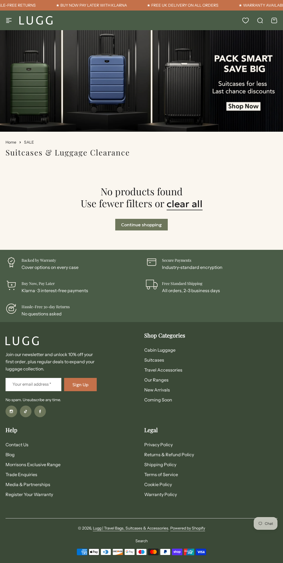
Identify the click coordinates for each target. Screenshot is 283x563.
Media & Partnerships (28, 484)
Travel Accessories (163, 370)
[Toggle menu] (9, 20)
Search (141, 540)
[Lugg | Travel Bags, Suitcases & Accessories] (36, 20)
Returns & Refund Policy (169, 454)
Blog (10, 454)
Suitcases (154, 360)
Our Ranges (156, 380)
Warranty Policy (160, 494)
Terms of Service (161, 474)
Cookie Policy (158, 484)
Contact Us (17, 444)
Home (11, 142)
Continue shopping (141, 224)
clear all (185, 204)
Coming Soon (158, 400)
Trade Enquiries (21, 474)
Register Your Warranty (29, 494)
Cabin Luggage (159, 350)
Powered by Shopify (187, 528)
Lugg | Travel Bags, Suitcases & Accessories (130, 528)
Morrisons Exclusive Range (33, 464)
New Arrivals (157, 390)
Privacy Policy (158, 444)
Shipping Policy (160, 464)
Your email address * (31, 384)
